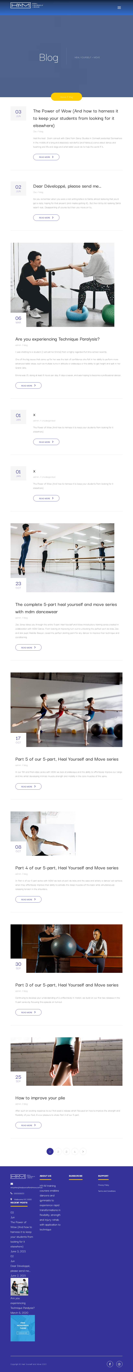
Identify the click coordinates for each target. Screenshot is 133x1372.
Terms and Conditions (107, 1190)
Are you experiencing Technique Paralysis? (57, 338)
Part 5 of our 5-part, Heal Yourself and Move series (67, 758)
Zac (35, 131)
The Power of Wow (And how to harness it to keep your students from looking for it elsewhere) (75, 117)
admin (18, 345)
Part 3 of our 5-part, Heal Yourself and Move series (67, 984)
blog (41, 131)
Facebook (110, 1364)
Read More (44, 156)
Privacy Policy (103, 1184)
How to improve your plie (40, 1097)
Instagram (119, 1364)
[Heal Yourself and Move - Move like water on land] (27, 5)
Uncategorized (48, 420)
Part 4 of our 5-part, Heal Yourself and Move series (67, 867)
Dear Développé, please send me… (67, 185)
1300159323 (19, 1193)
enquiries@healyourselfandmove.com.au (26, 1187)
